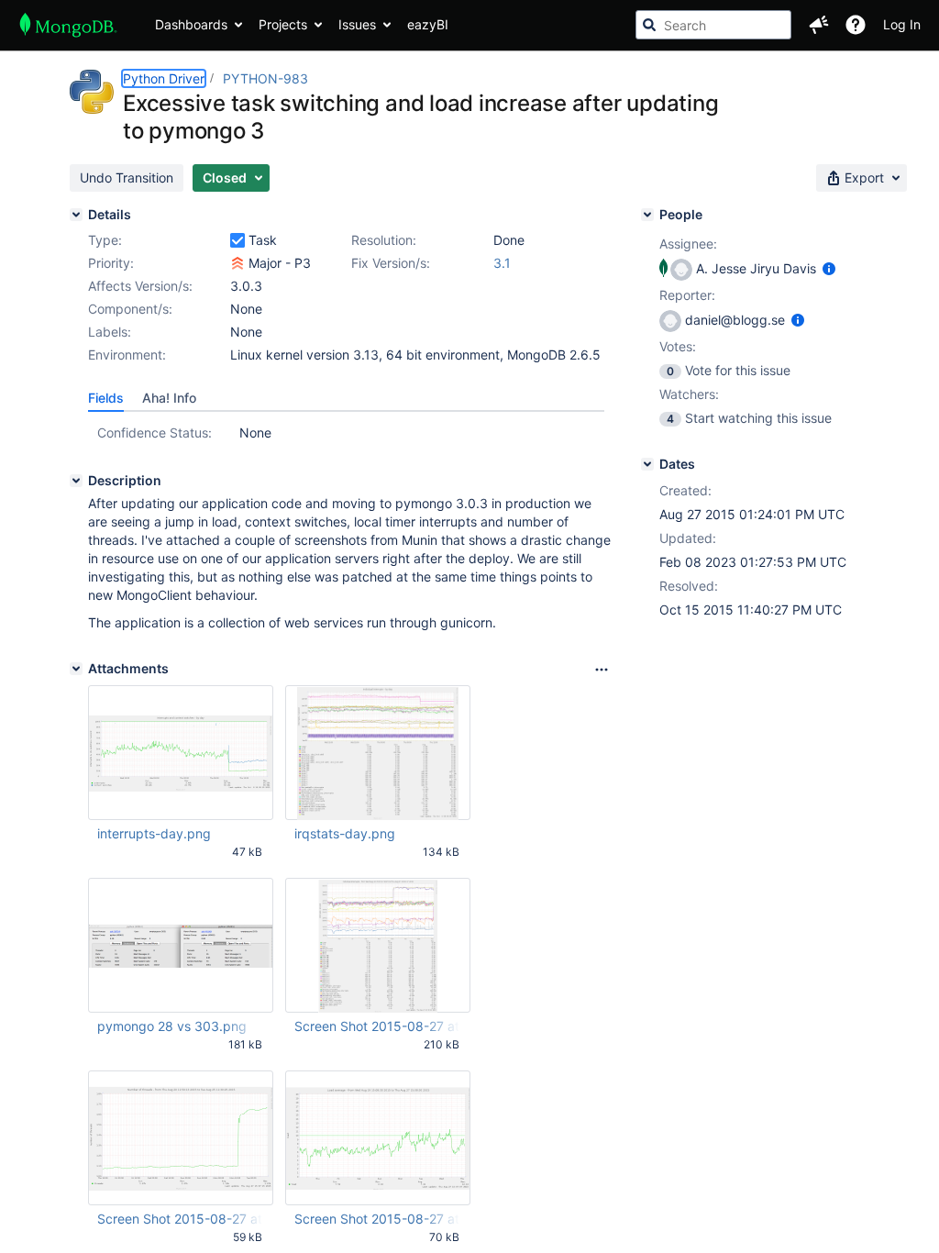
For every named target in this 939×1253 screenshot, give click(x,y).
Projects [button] (283, 24)
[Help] (855, 24)
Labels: (109, 331)
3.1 (502, 263)
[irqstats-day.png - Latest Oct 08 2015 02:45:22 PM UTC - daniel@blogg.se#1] (377, 753)
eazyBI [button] (427, 24)
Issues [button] (357, 24)
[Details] (76, 214)
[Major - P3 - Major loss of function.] (237, 263)
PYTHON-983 (265, 78)
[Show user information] (829, 268)
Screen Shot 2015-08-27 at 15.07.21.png (179, 1218)
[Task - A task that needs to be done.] (237, 240)
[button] (819, 24)
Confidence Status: (154, 432)
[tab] (106, 398)
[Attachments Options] (601, 670)
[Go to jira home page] (68, 24)
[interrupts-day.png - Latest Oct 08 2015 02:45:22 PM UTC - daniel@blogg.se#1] (180, 753)
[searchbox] (713, 24)
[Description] (76, 480)
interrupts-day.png (154, 833)
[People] (647, 214)
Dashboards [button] (191, 24)
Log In (902, 24)
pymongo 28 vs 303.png (172, 1026)
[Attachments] (76, 668)
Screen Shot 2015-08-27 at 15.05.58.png (376, 1026)
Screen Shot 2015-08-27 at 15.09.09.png (376, 1218)
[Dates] (647, 464)
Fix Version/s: (390, 263)
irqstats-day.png (344, 833)
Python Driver (163, 78)
